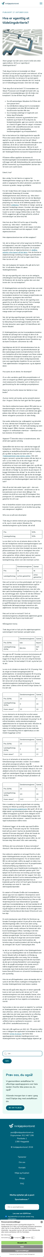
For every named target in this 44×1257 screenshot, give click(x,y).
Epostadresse (22, 1199)
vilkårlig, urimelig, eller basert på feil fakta (20, 251)
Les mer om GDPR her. (22, 1213)
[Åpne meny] (41, 3)
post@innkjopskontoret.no (22, 1132)
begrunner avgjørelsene (18, 809)
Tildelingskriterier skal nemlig (16, 456)
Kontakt (22, 1167)
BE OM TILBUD (15, 1108)
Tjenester (22, 1157)
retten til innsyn (16, 1034)
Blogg (22, 1178)
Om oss (22, 1162)
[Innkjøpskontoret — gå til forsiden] (10, 3)
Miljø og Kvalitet (22, 1173)
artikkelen (15, 205)
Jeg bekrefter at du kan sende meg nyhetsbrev (21, 1218)
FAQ (22, 1183)
